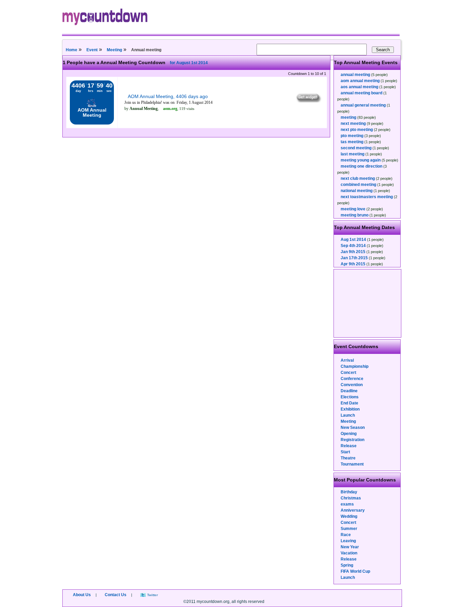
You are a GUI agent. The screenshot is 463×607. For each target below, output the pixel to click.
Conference (352, 378)
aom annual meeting (360, 80)
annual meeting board (361, 93)
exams (347, 504)
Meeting (114, 50)
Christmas (351, 498)
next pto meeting (357, 129)
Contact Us (115, 594)
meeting (348, 117)
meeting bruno (354, 215)
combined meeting (358, 184)
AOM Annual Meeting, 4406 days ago (168, 96)
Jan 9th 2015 (353, 251)
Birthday (349, 492)
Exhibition (350, 409)
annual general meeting (363, 105)
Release (349, 445)
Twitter (152, 595)
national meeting (357, 190)
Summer (349, 528)
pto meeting (352, 135)
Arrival (347, 360)
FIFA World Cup (355, 571)
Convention (352, 384)
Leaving (348, 540)
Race (346, 534)
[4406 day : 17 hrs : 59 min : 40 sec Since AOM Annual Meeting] (92, 123)
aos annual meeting (359, 86)
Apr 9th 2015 (353, 264)
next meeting (353, 123)
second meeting (356, 148)
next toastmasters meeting (367, 196)
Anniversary (353, 510)
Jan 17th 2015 (354, 257)
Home (71, 50)
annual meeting (355, 74)
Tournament (352, 464)
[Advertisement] (368, 303)
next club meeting (358, 178)
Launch (348, 415)
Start (345, 452)
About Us (82, 594)
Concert (348, 372)
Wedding (349, 516)
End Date (349, 403)
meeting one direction (361, 166)
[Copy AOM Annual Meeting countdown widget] (308, 100)
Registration (352, 439)
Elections (350, 397)
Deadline (349, 390)
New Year (350, 547)
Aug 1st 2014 (353, 239)
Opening (349, 433)
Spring (347, 565)
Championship (354, 366)
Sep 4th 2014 (353, 245)
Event (92, 50)
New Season (353, 427)
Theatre (348, 458)
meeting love (353, 209)
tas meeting (352, 141)
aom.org (170, 108)
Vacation (349, 553)
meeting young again (361, 160)
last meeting (352, 154)
